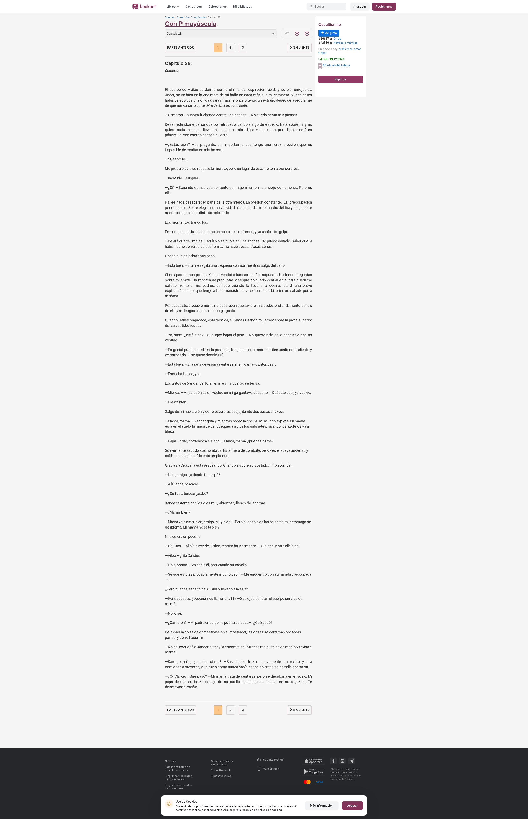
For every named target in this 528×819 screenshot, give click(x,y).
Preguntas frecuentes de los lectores (178, 777)
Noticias (170, 761)
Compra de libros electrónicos (222, 763)
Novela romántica (345, 42)
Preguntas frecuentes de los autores (178, 786)
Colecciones (217, 6)
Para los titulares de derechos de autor (177, 768)
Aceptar (352, 805)
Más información (322, 805)
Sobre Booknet (220, 770)
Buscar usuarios (221, 776)
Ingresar (360, 6)
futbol (322, 53)
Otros (180, 17)
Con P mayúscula (195, 17)
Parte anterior (180, 47)
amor (357, 49)
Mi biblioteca (242, 6)
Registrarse (384, 6)
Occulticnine (329, 25)
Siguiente (300, 47)
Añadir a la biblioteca (336, 65)
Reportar (340, 79)
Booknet (169, 17)
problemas (346, 49)
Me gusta (330, 33)
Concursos (194, 6)
